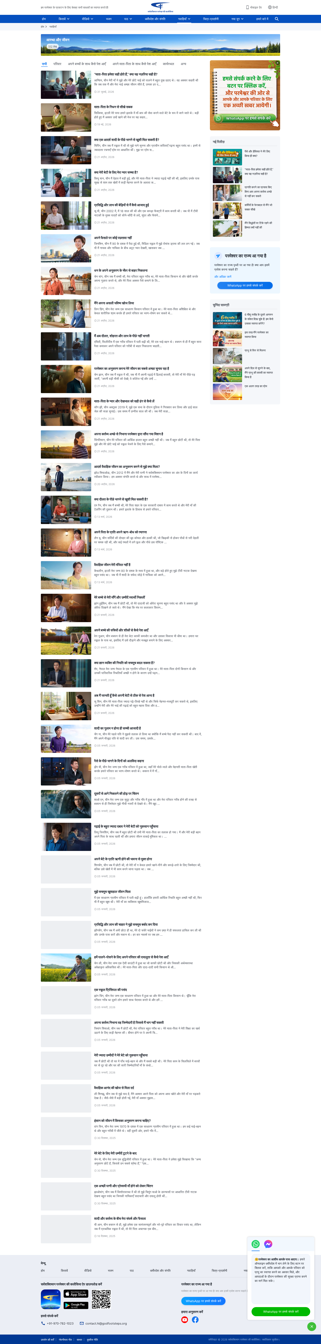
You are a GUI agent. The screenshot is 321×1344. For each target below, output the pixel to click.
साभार (79, 1339)
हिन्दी (275, 7)
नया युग (235, 19)
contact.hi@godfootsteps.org (106, 1323)
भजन (108, 19)
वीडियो (85, 19)
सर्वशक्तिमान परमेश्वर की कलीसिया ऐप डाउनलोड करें (71, 1284)
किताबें (62, 19)
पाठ (126, 19)
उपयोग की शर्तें (47, 1339)
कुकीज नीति (92, 1339)
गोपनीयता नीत (65, 1339)
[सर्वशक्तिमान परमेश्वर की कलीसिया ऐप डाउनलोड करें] (51, 1299)
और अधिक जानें (222, 277)
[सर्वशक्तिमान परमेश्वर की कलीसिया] (160, 7)
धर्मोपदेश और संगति (155, 19)
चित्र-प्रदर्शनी (211, 19)
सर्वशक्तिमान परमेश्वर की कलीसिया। (244, 1339)
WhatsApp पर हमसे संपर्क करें (245, 285)
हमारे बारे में (262, 19)
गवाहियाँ (182, 19)
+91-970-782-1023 (60, 1323)
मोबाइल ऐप (256, 7)
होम (44, 19)
